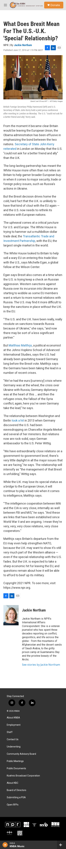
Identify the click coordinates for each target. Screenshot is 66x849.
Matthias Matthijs (20, 345)
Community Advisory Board (21, 754)
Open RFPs (12, 804)
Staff (10, 732)
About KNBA (13, 717)
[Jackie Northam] (11, 615)
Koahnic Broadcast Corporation (23, 775)
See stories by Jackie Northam (41, 664)
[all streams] (61, 845)
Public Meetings (15, 761)
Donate (55, 5)
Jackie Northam (23, 45)
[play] (5, 844)
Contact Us (12, 739)
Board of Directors (16, 790)
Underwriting (13, 746)
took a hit (18, 420)
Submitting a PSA (16, 797)
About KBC (12, 783)
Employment (13, 725)
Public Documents (16, 768)
